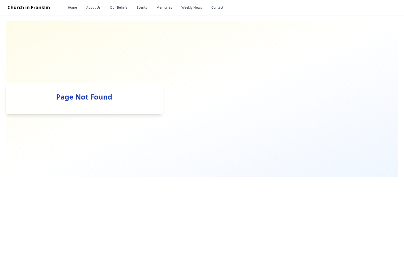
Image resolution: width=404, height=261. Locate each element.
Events (142, 7)
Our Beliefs (118, 7)
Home (72, 7)
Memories (164, 7)
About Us (93, 7)
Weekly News (191, 7)
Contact (217, 7)
